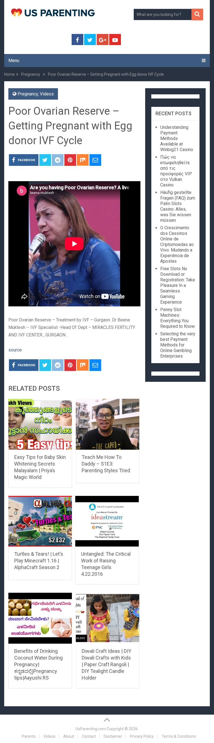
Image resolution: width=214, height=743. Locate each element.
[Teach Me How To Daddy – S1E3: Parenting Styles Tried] (107, 424)
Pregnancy (28, 94)
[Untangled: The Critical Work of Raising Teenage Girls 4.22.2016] (107, 521)
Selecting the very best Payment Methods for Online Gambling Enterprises (177, 345)
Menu (13, 60)
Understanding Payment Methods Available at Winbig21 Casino (176, 138)
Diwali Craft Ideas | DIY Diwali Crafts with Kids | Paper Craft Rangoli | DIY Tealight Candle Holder (106, 664)
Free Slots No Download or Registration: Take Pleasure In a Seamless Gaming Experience (177, 285)
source (15, 350)
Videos (47, 94)
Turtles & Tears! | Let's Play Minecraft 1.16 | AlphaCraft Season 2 (38, 560)
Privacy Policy (142, 736)
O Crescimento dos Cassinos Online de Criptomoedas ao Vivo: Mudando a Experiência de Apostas (177, 244)
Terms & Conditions (179, 736)
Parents (29, 736)
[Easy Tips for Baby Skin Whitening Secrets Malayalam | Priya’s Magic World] (40, 424)
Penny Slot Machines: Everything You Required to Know (177, 318)
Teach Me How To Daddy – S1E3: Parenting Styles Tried (106, 463)
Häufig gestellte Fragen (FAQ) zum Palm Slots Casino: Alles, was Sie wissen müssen (177, 206)
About (68, 736)
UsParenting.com (91, 729)
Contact (89, 736)
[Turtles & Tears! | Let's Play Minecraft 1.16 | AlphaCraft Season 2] (40, 521)
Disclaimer (113, 736)
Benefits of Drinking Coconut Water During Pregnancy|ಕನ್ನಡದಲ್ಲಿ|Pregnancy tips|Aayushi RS (38, 664)
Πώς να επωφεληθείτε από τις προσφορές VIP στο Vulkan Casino (176, 171)
